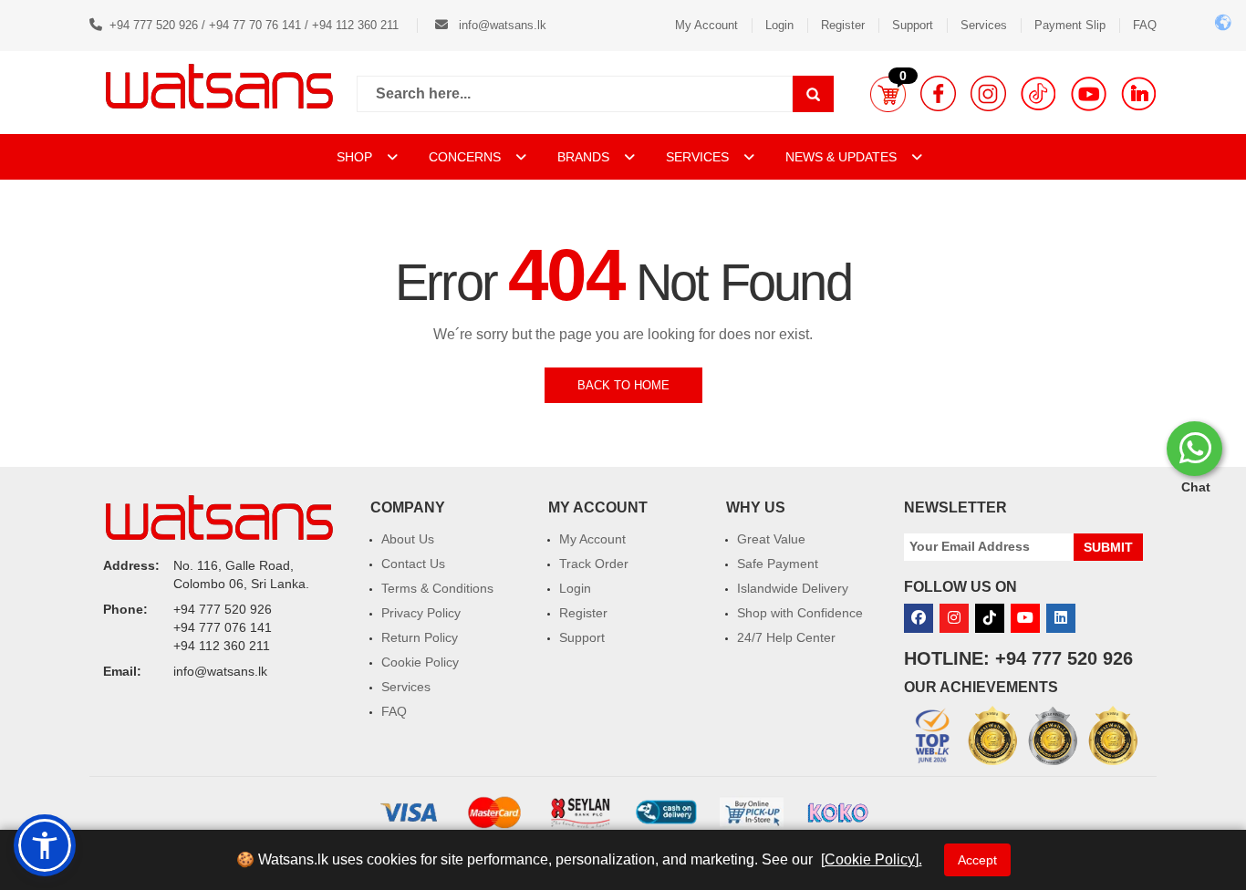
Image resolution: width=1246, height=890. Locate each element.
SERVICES (699, 157)
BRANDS (585, 157)
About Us (407, 539)
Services (983, 25)
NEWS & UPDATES (842, 157)
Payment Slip (1070, 25)
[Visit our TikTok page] (1038, 93)
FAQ (1145, 25)
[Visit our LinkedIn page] (1139, 93)
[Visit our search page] (813, 94)
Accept (977, 860)
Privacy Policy (421, 612)
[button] (888, 94)
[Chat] (1194, 448)
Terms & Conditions (437, 588)
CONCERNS (465, 157)
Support (912, 25)
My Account (706, 25)
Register (843, 25)
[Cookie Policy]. (871, 859)
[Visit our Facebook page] (938, 93)
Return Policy (419, 637)
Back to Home (623, 385)
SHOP (356, 157)
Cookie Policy (420, 662)
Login (779, 25)
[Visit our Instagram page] (988, 93)
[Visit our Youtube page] (1088, 93)
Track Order (593, 563)
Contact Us (413, 563)
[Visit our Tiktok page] (989, 618)
